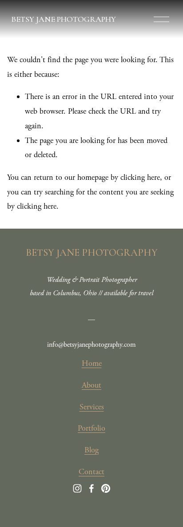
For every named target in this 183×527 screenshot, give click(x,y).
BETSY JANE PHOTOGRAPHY (63, 19)
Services (92, 407)
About (91, 385)
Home (92, 363)
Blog (91, 450)
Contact (91, 472)
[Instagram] (77, 488)
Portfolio (91, 428)
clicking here (140, 177)
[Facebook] (91, 488)
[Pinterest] (105, 488)
